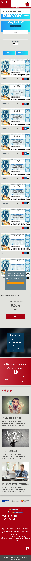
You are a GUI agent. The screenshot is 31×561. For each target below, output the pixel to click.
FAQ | (3, 529)
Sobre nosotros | (10, 529)
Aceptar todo (16, 283)
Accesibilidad (15, 535)
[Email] (27, 549)
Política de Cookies (23, 532)
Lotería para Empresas (15, 342)
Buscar (9, 53)
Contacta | (19, 529)
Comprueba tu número (15, 29)
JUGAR (15, 317)
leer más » (21, 425)
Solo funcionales (16, 287)
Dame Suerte (22, 53)
